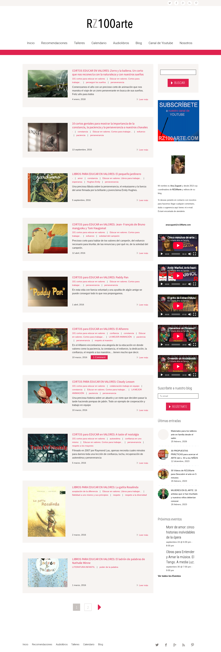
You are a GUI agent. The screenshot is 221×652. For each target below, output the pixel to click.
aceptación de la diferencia (85, 491)
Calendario (98, 43)
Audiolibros (121, 43)
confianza (114, 333)
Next (99, 607)
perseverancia (117, 82)
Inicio (31, 43)
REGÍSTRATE (179, 406)
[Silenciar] (189, 253)
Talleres (79, 43)
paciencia (80, 135)
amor (80, 178)
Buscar (179, 83)
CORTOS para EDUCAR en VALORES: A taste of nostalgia (105, 434)
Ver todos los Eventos (169, 576)
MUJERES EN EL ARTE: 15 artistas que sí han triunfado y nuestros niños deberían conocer (184, 495)
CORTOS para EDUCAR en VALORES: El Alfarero (100, 329)
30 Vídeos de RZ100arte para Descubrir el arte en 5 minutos (183, 474)
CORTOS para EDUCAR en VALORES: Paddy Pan (100, 277)
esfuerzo (141, 131)
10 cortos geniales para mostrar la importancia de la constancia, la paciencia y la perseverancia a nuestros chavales (110, 125)
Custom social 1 (196, 3)
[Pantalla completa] (194, 253)
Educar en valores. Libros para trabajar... (122, 178)
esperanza (77, 182)
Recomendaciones (54, 43)
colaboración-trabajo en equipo (124, 386)
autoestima (115, 438)
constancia (83, 131)
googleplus (183, 3)
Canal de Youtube (161, 43)
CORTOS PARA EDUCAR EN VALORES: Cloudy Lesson (103, 381)
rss (189, 3)
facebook (176, 3)
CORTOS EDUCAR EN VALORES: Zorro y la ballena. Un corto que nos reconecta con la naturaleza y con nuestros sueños (108, 72)
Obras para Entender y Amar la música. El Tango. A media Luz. (180, 557)
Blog (139, 43)
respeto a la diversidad (136, 495)
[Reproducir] (161, 253)
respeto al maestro (104, 340)
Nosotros (186, 43)
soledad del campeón (109, 236)
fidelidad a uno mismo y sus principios (90, 495)
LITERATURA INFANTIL (83, 567)
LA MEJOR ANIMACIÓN (120, 337)
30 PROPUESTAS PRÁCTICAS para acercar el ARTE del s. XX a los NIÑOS (184, 454)
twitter (169, 3)
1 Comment (99, 357)
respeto (116, 495)
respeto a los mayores (82, 446)
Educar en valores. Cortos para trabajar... (112, 131)
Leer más (143, 99)
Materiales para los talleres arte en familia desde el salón (184, 434)
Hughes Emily (93, 182)
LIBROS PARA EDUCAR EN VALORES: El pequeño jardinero (106, 174)
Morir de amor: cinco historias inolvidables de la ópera (180, 532)
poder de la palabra (109, 567)
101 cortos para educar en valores (88, 78)
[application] (178, 245)
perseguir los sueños (96, 82)
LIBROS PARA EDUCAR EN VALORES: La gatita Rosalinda (105, 487)
